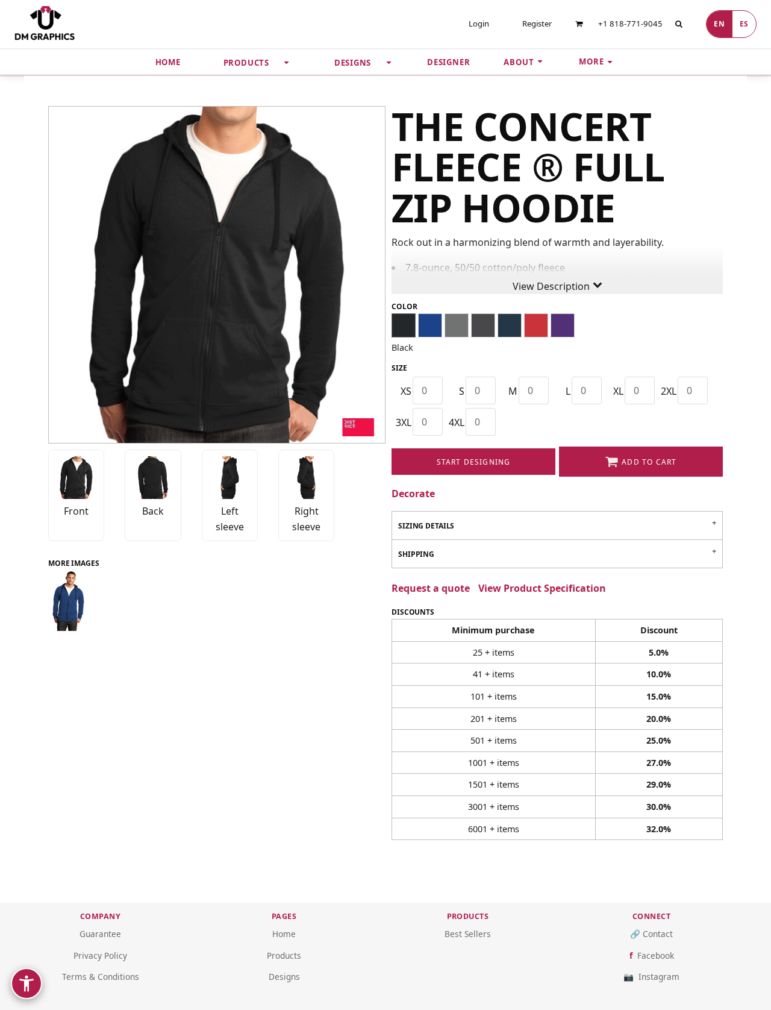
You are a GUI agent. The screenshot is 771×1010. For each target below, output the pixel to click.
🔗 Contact (651, 933)
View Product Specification (542, 588)
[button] (579, 24)
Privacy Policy (100, 955)
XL (618, 391)
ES (744, 23)
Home (168, 62)
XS (406, 391)
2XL (668, 391)
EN (719, 23)
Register (537, 23)
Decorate (413, 493)
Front (76, 511)
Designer (448, 62)
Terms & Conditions (100, 976)
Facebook (655, 955)
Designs (284, 976)
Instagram (658, 976)
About (519, 62)
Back (153, 511)
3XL (403, 422)
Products (284, 955)
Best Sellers (468, 933)
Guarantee (100, 933)
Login (479, 23)
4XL (456, 422)
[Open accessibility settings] (26, 983)
